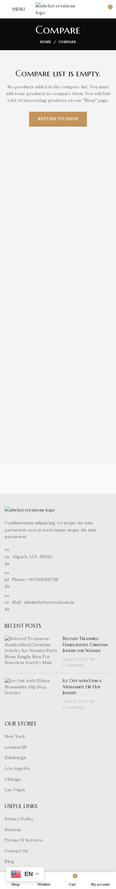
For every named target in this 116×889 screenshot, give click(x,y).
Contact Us (16, 851)
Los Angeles (17, 768)
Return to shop (58, 119)
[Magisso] (87, 478)
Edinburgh (15, 757)
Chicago (13, 779)
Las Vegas (15, 789)
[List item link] (58, 579)
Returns (13, 829)
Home (45, 42)
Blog (9, 861)
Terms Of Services (24, 840)
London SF (16, 747)
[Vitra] (29, 478)
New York (15, 736)
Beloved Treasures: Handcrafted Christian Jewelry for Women (85, 644)
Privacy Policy (19, 819)
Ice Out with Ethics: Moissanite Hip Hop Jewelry (82, 686)
